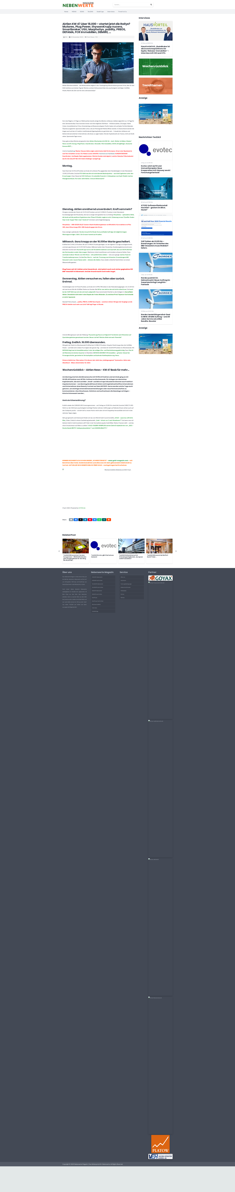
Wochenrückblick (96, 604)
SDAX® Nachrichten (97, 594)
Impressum (123, 580)
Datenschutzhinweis (125, 587)
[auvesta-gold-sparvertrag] (156, 114)
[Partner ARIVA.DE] (160, 927)
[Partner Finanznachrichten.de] (160, 650)
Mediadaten (123, 590)
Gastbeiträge (95, 611)
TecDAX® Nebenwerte (97, 584)
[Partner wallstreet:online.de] (160, 788)
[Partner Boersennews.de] (160, 1065)
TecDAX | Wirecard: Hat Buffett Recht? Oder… (157, 556)
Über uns (123, 577)
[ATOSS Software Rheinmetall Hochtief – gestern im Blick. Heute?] (155, 188)
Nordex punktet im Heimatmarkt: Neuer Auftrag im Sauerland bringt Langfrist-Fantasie (155, 281)
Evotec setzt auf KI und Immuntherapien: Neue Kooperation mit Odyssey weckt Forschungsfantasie (155, 169)
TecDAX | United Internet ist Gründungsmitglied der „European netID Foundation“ (131, 556)
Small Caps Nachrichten (97, 601)
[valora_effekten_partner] (160, 1156)
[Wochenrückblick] (155, 67)
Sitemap (122, 597)
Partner (122, 594)
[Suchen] (151, 4)
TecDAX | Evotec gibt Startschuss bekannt (102, 556)
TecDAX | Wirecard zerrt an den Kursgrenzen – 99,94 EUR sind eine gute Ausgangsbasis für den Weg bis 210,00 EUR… (74, 557)
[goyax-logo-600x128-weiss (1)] (160, 578)
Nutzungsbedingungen (126, 584)
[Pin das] (90, 519)
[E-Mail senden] (71, 519)
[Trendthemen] (155, 86)
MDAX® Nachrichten (97, 580)
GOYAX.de (82, 508)
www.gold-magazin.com (118, 460)
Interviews (94, 608)
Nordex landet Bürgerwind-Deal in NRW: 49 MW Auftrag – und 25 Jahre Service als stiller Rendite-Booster (155, 317)
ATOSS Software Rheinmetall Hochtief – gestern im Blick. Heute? (154, 207)
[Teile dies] (76, 519)
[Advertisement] (98, 107)
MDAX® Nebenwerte (97, 577)
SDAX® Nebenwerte (97, 590)
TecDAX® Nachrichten (97, 587)
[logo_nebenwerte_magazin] (78, 4)
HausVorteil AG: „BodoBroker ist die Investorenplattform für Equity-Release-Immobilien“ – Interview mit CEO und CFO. (155, 49)
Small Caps (94, 597)
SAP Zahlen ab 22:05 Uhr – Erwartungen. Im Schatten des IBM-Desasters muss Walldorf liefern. (154, 244)
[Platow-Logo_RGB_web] (160, 1144)
